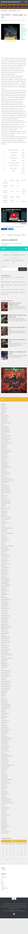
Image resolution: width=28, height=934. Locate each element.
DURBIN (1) (3, 505)
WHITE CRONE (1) (5, 831)
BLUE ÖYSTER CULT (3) (6, 442)
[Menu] (26, 2)
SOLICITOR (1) (4, 743)
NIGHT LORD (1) (5, 647)
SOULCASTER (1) (5, 751)
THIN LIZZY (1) (4, 786)
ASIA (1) (3, 424)
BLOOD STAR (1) (5, 440)
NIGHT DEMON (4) (5, 645)
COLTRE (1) (3, 469)
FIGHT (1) (3, 521)
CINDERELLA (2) (5, 465)
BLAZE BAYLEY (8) (5, 435)
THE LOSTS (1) (4, 777)
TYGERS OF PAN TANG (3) (7, 802)
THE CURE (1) (4, 776)
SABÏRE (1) (3, 711)
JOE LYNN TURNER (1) (6, 585)
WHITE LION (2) (4, 833)
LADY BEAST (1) (4, 601)
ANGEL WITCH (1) (5, 417)
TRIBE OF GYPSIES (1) (6, 799)
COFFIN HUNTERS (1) (6, 467)
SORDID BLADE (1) (5, 747)
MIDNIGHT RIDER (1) (6, 637)
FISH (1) (3, 526)
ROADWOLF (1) (4, 702)
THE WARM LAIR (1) (5, 783)
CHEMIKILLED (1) (5, 462)
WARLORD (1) (4, 824)
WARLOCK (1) (4, 822)
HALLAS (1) (3, 553)
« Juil (6, 859)
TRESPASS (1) (4, 797)
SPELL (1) (3, 752)
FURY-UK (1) (4, 531)
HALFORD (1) (4, 551)
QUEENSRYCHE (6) (5, 688)
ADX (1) (3, 414)
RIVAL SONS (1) (4, 701)
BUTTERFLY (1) (4, 453)
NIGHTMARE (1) (5, 653)
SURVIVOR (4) (4, 768)
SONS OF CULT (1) (5, 745)
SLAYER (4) (3, 735)
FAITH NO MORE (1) (5, 519)
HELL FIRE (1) (4, 558)
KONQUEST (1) (4, 597)
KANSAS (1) (3, 588)
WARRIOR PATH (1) (5, 825)
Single (2, 882)
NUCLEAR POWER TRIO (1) (7, 658)
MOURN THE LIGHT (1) (6, 642)
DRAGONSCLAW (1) (5, 499)
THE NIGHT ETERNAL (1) (6, 779)
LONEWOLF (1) (4, 606)
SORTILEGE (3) (4, 749)
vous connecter (11, 243)
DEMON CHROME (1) (6, 490)
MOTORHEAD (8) (5, 640)
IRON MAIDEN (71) (5, 580)
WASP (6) (3, 829)
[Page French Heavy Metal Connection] (26, 248)
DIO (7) (2, 494)
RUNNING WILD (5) (5, 708)
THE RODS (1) (4, 781)
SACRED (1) (3, 715)
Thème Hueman (22, 910)
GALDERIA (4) (4, 537)
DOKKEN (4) (4, 498)
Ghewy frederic (4, 277)
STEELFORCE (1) (5, 760)
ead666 (4, 20)
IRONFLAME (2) (4, 583)
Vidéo (2, 889)
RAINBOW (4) (4, 692)
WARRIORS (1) (4, 827)
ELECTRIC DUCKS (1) (6, 508)
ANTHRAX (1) (4, 421)
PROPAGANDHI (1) (5, 685)
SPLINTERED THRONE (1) (7, 756)
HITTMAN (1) (4, 569)
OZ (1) (2, 669)
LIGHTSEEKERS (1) (5, 604)
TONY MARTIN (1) (5, 793)
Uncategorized (4, 888)
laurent (2, 289)
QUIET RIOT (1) (4, 690)
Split (2, 884)
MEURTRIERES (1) (5, 633)
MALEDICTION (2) (5, 615)
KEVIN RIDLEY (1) (5, 590)
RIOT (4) (3, 697)
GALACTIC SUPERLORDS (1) (7, 533)
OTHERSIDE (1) (4, 663)
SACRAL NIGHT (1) (5, 713)
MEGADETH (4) (4, 624)
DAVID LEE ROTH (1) (6, 478)
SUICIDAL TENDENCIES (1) (7, 765)
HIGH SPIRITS (23, 31)
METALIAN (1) (4, 629)
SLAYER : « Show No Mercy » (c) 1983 (15, 289)
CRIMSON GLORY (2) (6, 473)
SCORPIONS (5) (4, 726)
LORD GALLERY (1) (5, 608)
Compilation (4, 877)
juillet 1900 (3, 869)
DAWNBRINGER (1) (5, 481)
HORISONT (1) (4, 572)
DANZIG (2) (3, 476)
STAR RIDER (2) (4, 758)
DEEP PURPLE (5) (5, 487)
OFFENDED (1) (4, 660)
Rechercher (3, 266)
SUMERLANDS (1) (5, 767)
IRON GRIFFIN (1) (5, 578)
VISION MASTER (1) (5, 815)
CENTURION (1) (4, 458)
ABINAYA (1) (4, 407)
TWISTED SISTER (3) (6, 801)
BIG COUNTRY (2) (5, 428)
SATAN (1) (3, 719)
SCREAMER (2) (4, 727)
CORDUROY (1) (4, 471)
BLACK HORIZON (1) (5, 430)
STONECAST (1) (4, 763)
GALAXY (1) (3, 535)
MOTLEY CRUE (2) (5, 638)
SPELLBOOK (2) (4, 754)
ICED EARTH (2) (4, 574)
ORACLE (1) (3, 661)
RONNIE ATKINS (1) (5, 706)
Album (22, 26)
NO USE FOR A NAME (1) (7, 654)
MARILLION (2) (4, 621)
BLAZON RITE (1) (5, 437)
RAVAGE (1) (3, 694)
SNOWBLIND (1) (5, 742)
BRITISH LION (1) (5, 449)
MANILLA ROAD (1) (5, 617)
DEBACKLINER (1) (5, 485)
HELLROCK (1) (4, 562)
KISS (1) (3, 596)
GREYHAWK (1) (4, 547)
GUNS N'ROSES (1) (5, 549)
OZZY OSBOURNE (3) (6, 670)
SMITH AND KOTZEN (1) (6, 738)
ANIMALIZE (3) (4, 419)
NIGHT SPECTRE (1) (5, 649)
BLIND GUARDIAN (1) (6, 439)
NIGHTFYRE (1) (4, 651)
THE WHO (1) (4, 784)
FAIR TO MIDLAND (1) (6, 517)
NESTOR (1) (3, 644)
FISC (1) (3, 524)
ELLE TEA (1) (4, 510)
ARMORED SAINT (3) (6, 423)
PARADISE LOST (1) (5, 672)
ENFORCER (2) (4, 512)
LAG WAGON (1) (4, 603)
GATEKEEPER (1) (5, 540)
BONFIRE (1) (4, 448)
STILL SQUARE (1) (5, 761)
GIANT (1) (3, 544)
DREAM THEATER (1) (6, 501)
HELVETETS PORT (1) (6, 563)
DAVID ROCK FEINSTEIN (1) (7, 480)
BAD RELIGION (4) (5, 426)
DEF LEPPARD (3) (5, 489)
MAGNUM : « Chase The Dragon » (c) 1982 (15, 282)
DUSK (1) (3, 506)
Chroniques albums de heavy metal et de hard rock (11, 2)
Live (2, 881)
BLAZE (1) (3, 433)
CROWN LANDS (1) (5, 474)
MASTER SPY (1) (5, 622)
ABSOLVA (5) (4, 408)
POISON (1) (3, 679)
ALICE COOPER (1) (5, 416)
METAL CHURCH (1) (5, 628)
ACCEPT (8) (3, 412)
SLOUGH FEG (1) (5, 736)
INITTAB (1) (3, 576)
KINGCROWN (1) (5, 594)
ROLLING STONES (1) (6, 704)
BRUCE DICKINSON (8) (6, 451)
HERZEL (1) (3, 565)
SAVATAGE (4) (4, 722)
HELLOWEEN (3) (5, 560)
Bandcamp (23, 223)
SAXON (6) (3, 724)
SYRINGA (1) (4, 770)
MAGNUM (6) (4, 613)
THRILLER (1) (4, 788)
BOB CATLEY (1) (4, 444)
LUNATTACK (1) (4, 612)
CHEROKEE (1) (4, 464)
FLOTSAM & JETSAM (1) (6, 528)
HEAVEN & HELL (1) (5, 555)
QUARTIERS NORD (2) (6, 686)
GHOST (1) (3, 542)
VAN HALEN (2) (4, 809)
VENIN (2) (3, 811)
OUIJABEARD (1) (5, 665)
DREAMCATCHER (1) (6, 503)
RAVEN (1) (3, 695)
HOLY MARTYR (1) (5, 571)
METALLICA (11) (5, 631)
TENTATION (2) (4, 774)
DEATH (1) (3, 483)
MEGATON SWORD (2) (6, 626)
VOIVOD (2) (3, 817)
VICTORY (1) (4, 813)
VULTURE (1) (4, 820)
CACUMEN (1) (4, 455)
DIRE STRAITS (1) (5, 496)
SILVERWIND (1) (5, 731)
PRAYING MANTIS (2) (6, 681)
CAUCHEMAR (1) (5, 457)
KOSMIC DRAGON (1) (6, 599)
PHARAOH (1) (4, 678)
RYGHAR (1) (4, 710)
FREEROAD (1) (4, 530)
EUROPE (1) (4, 514)
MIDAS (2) (3, 635)
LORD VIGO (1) (4, 610)
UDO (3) (3, 806)
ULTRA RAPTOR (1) (5, 808)
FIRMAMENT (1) (5, 522)
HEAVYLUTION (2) (5, 556)
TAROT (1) (3, 772)
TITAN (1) (3, 790)
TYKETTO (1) (4, 804)
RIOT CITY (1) (4, 699)
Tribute (2, 886)
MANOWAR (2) (4, 619)
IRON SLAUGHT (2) (5, 581)
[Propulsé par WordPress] (13, 910)
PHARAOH (23, 33)
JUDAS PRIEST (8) (5, 587)
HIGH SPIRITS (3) (5, 567)
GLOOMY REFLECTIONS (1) (7, 546)
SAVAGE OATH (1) (5, 720)
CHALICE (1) (4, 460)
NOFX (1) (3, 656)
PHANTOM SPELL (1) (6, 676)
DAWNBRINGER (24, 29)
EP (1, 879)
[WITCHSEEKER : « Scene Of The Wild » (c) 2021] (14, 380)
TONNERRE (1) (4, 792)
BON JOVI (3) (4, 446)
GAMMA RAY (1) (5, 539)
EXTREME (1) (4, 515)
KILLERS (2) (3, 592)
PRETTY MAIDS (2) (5, 683)
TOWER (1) (3, 795)
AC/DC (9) (3, 410)
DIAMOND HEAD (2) (5, 492)
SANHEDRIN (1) (4, 717)
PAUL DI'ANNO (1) (5, 674)
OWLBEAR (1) (4, 667)
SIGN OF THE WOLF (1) (6, 729)
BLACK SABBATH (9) (5, 432)
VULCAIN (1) (4, 818)
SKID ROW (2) (4, 733)
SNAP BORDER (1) (5, 740)
